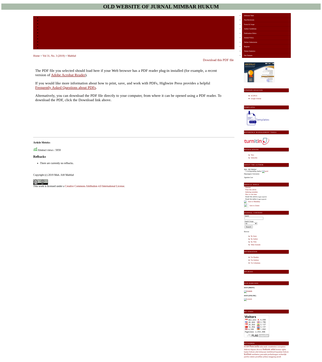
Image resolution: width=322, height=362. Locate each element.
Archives (43, 33)
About (42, 21)
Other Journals (255, 245)
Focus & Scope (249, 24)
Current (43, 30)
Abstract (248, 187)
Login (42, 24)
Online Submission (250, 42)
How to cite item (251, 194)
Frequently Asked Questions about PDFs (65, 87)
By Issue (254, 236)
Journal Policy (249, 38)
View (252, 155)
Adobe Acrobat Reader (68, 75)
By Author (254, 239)
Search (42, 27)
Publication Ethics (250, 33)
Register (247, 46)
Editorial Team (249, 15)
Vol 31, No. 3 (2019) (54, 55)
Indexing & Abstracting (49, 42)
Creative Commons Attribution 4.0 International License (94, 186)
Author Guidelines (250, 29)
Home (42, 18)
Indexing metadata (251, 192)
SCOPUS (254, 96)
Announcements (46, 36)
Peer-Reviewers (249, 20)
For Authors (255, 260)
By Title (253, 242)
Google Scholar (256, 98)
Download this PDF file (218, 60)
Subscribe (254, 158)
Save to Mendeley (254, 201)
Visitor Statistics (249, 51)
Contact (43, 48)
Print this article (250, 190)
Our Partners (248, 55)
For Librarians (255, 263)
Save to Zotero (254, 205)
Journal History (46, 45)
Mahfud (72, 55)
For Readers (255, 257)
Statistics (43, 39)
